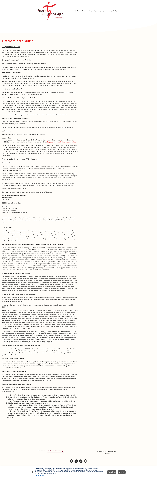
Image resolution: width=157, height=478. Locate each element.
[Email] (85, 461)
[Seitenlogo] (50, 11)
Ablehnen (122, 472)
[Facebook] (71, 461)
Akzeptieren (112, 472)
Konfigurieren (39, 475)
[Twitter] (80, 461)
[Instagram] (76, 461)
